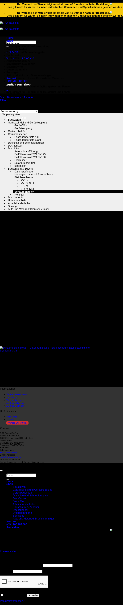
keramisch (20, 165)
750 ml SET (27, 183)
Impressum (11, 397)
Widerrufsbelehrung (15, 400)
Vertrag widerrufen (17, 423)
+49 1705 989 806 (16, 81)
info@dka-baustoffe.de (10, 457)
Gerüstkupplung (23, 128)
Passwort (6, 571)
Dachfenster (13, 55)
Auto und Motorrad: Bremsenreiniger (28, 75)
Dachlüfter (12, 58)
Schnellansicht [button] (8, 350)
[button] (20, 58)
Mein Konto (11, 417)
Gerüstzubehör (16, 131)
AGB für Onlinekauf (15, 403)
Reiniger (19, 194)
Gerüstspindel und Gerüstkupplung (27, 46)
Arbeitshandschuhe (18, 61)
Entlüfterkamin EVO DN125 (30, 154)
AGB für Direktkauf (15, 406)
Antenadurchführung (26, 151)
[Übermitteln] (7, 479)
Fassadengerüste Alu (26, 137)
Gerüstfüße (20, 125)
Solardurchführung (25, 163)
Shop (9, 40)
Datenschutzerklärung (16, 394)
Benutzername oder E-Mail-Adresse (21, 565)
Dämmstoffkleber (24, 171)
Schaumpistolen (24, 191)
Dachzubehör (15, 197)
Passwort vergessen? (12, 601)
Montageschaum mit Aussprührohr (33, 174)
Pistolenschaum (23, 177)
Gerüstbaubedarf (16, 49)
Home (10, 38)
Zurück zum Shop (18, 84)
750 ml (25, 180)
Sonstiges (13, 206)
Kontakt (11, 78)
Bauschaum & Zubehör (20, 63)
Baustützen (13, 43)
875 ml (25, 186)
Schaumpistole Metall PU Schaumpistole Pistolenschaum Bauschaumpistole (46, 361)
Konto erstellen (8, 551)
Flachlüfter (20, 160)
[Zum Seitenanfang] (1, 470)
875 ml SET (27, 189)
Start (2, 97)
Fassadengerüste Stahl (27, 140)
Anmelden (33, 595)
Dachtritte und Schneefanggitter (25, 52)
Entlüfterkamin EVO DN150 (30, 157)
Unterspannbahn (17, 200)
